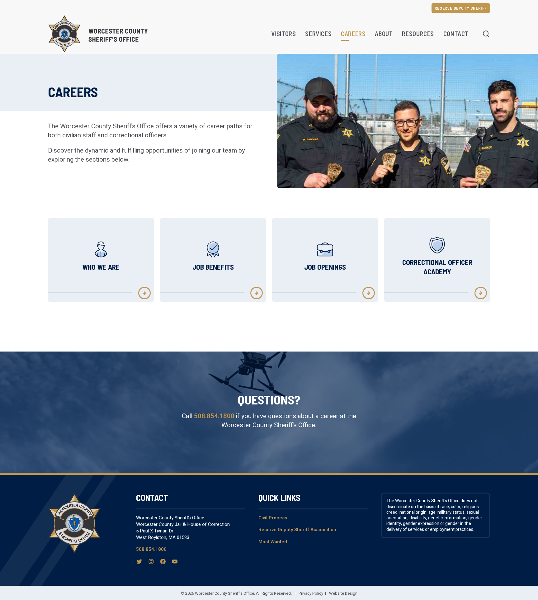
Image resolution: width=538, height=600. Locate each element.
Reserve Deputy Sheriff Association (297, 529)
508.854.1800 (214, 416)
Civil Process (272, 517)
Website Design (343, 593)
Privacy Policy (311, 593)
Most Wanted (272, 541)
